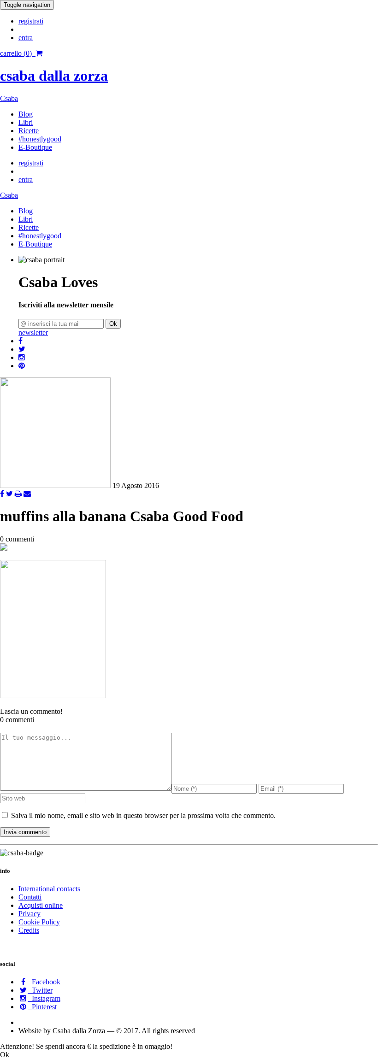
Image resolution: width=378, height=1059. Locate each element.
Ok (113, 323)
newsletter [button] (33, 332)
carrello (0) (17, 53)
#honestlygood (39, 139)
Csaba (9, 98)
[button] (20, 341)
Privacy (29, 914)
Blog (25, 114)
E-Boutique (35, 147)
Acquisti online (40, 905)
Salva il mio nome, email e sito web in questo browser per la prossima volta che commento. (143, 815)
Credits (28, 930)
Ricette (28, 131)
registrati (30, 21)
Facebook (44, 982)
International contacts (49, 889)
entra (25, 37)
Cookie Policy (39, 922)
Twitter (40, 990)
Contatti (29, 897)
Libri (25, 122)
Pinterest (42, 1007)
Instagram (44, 998)
